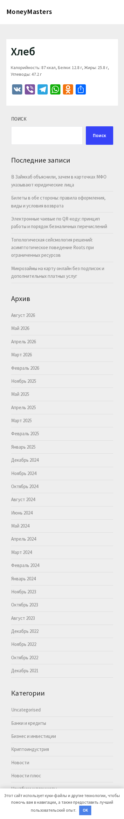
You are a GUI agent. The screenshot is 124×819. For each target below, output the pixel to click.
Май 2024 (20, 526)
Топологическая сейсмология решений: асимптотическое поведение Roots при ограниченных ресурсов (52, 247)
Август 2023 (23, 618)
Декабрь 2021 (24, 671)
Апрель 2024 (23, 539)
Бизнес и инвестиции (33, 736)
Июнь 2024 (21, 513)
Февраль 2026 (25, 368)
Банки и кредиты (28, 723)
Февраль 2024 (25, 565)
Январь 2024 (23, 579)
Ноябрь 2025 (23, 381)
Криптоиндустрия (30, 749)
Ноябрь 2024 (23, 473)
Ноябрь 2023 (23, 592)
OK (85, 810)
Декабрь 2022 (24, 631)
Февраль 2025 (25, 433)
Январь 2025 (23, 447)
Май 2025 (20, 394)
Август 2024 (23, 499)
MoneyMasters (29, 11)
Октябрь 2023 (24, 605)
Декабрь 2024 (24, 460)
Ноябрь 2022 (23, 644)
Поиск (18, 119)
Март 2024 (21, 552)
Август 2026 (23, 315)
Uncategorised (26, 710)
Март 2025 (21, 420)
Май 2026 (20, 328)
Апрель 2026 (23, 342)
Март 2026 (21, 355)
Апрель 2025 (23, 407)
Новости (20, 763)
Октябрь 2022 (24, 657)
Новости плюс (26, 776)
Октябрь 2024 (24, 486)
